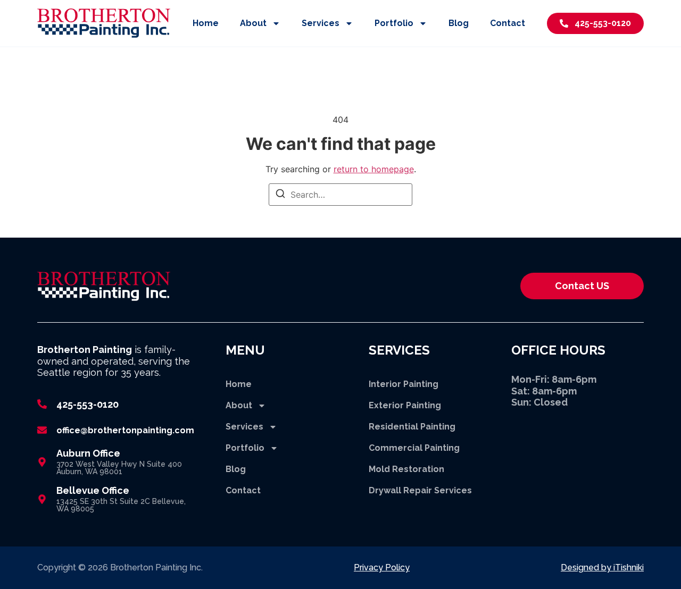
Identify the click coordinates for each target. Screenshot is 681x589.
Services (320, 23)
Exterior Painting (405, 405)
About (253, 23)
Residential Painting (412, 427)
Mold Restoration (406, 469)
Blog (459, 23)
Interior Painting (403, 384)
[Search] (280, 195)
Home (206, 23)
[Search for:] (340, 194)
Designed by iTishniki (602, 567)
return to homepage (374, 169)
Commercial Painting (414, 448)
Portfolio (394, 23)
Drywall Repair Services (420, 490)
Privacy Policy (382, 567)
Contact (507, 23)
